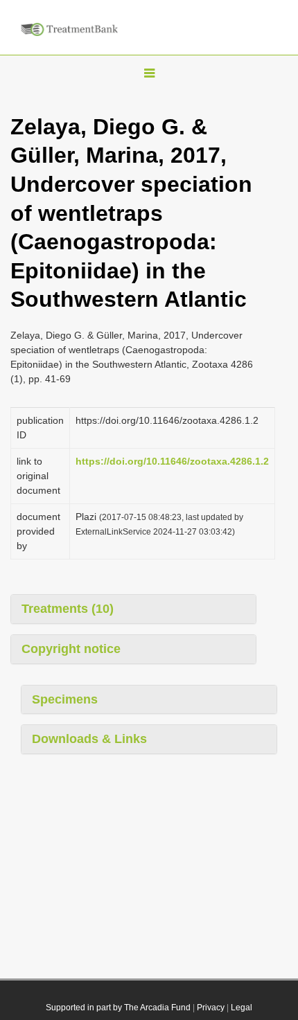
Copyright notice (71, 649)
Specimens (65, 699)
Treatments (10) (67, 609)
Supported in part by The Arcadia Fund (118, 1007)
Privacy (211, 1007)
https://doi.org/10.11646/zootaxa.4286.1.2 (172, 461)
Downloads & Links (89, 739)
